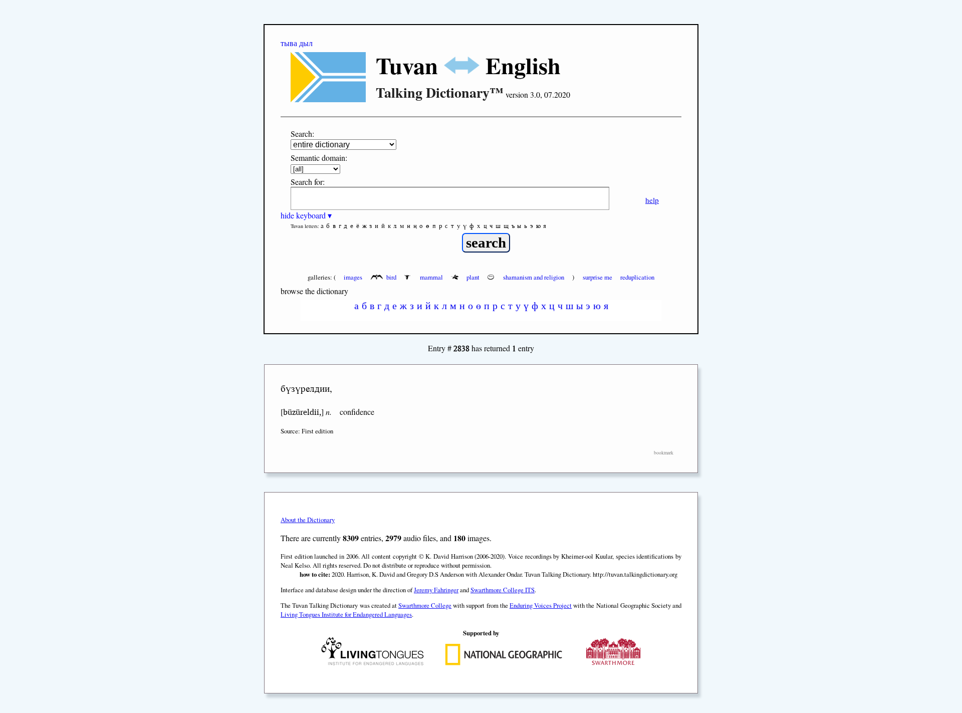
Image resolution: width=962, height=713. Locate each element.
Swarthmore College (424, 605)
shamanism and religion (534, 277)
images (353, 277)
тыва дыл (297, 43)
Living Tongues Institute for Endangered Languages (346, 614)
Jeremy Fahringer (436, 589)
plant (473, 277)
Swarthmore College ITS (502, 589)
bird (391, 277)
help (652, 200)
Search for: (308, 181)
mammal (431, 277)
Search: (302, 133)
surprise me (597, 277)
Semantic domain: (319, 157)
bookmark (663, 452)
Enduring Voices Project (541, 605)
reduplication (637, 277)
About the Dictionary (308, 519)
